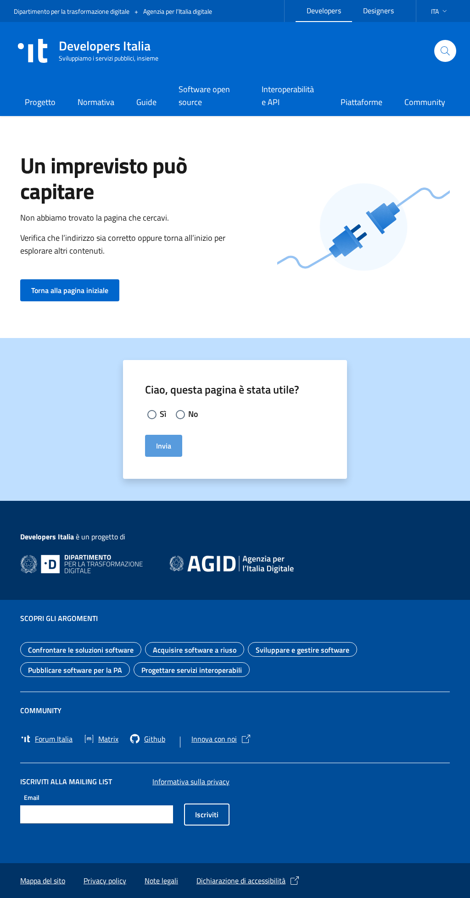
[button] (440, 11)
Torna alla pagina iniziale (75, 290)
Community (424, 102)
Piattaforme (361, 102)
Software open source (204, 95)
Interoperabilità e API (288, 95)
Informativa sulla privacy (190, 781)
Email (31, 797)
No (193, 414)
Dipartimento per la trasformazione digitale (72, 11)
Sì (163, 414)
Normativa (96, 102)
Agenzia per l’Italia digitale (177, 11)
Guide (146, 102)
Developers (329, 9)
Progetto (40, 102)
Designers (384, 9)
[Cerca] (445, 51)
